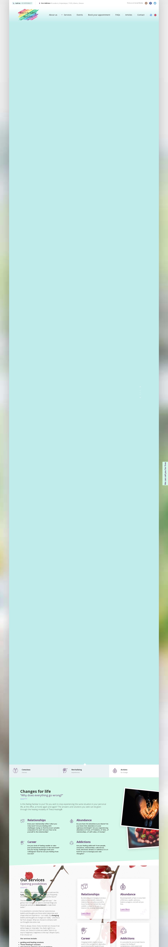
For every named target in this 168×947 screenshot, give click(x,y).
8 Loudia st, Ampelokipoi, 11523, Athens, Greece (67, 3)
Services (67, 15)
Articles (128, 15)
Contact (141, 15)
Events (80, 15)
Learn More (85, 913)
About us (53, 15)
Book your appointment (99, 15)
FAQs (117, 15)
